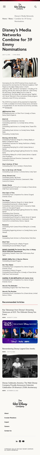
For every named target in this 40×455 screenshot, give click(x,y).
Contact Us (7, 431)
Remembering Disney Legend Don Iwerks (18, 349)
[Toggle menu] (4, 7)
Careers (6, 426)
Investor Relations (10, 418)
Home (4, 19)
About (6, 413)
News (11, 19)
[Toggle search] (35, 6)
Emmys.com (8, 107)
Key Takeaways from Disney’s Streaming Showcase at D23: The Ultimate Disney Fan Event (19, 312)
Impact (6, 422)
